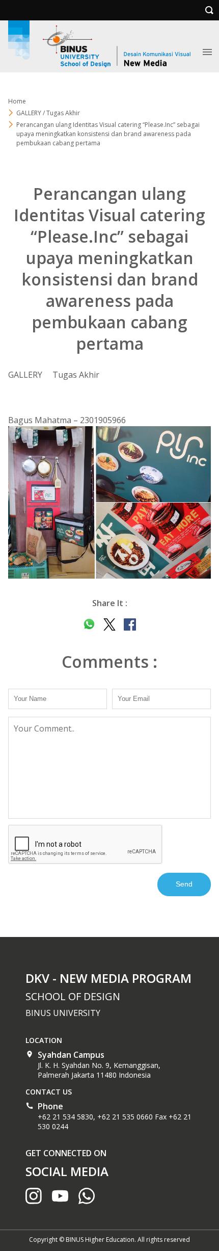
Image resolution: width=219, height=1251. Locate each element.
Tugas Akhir (75, 375)
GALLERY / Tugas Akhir (48, 113)
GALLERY (25, 375)
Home (17, 101)
